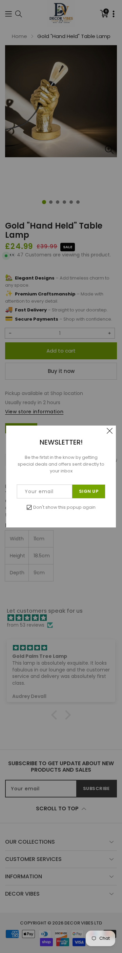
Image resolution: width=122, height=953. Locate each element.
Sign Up (89, 491)
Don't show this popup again (64, 507)
